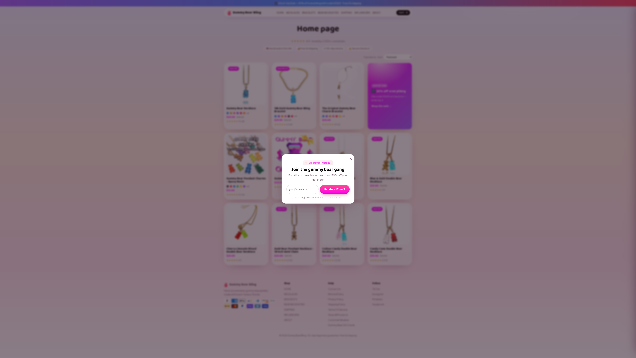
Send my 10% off (334, 189)
